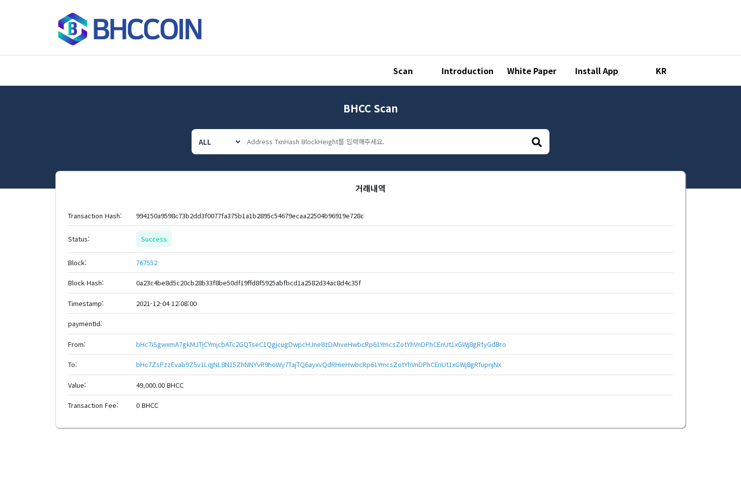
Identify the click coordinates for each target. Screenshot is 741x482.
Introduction (467, 71)
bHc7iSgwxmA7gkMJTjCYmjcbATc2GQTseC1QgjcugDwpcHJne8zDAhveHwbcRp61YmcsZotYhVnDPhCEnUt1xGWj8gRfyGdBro (321, 344)
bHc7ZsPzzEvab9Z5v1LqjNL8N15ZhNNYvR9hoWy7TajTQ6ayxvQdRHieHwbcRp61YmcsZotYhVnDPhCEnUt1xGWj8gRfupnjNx (318, 364)
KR (661, 71)
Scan (403, 71)
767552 (146, 262)
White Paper (532, 71)
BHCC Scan (370, 108)
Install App (596, 71)
